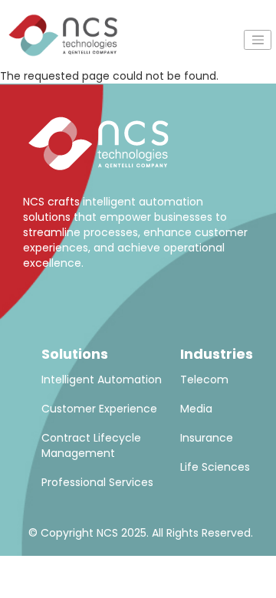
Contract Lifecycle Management (91, 445)
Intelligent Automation (101, 379)
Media (196, 408)
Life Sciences (215, 467)
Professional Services (97, 482)
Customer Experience (99, 408)
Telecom (204, 379)
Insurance (206, 437)
